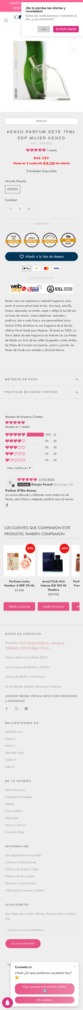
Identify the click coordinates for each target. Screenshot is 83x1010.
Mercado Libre (14, 752)
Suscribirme (23, 943)
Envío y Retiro (14, 811)
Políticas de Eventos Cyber (22, 869)
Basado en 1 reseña (17, 427)
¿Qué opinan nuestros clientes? (25, 890)
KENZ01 (12, 189)
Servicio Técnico (15, 825)
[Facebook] (6, 708)
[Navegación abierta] (6, 20)
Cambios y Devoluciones (21, 862)
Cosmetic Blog (14, 832)
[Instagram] (16, 708)
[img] (27, 480)
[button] (36, 150)
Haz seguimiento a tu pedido (23, 855)
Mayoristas (12, 818)
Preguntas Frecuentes (18, 797)
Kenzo (41, 121)
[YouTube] (26, 708)
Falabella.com (14, 731)
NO (44, 29)
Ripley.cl (10, 738)
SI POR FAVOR (66, 29)
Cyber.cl (10, 760)
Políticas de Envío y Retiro (31, 392)
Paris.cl (9, 745)
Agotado (42, 223)
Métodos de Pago (21, 379)
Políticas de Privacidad (19, 876)
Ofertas (9, 804)
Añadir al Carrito (19, 606)
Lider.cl (9, 767)
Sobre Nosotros (15, 790)
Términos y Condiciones (20, 883)
